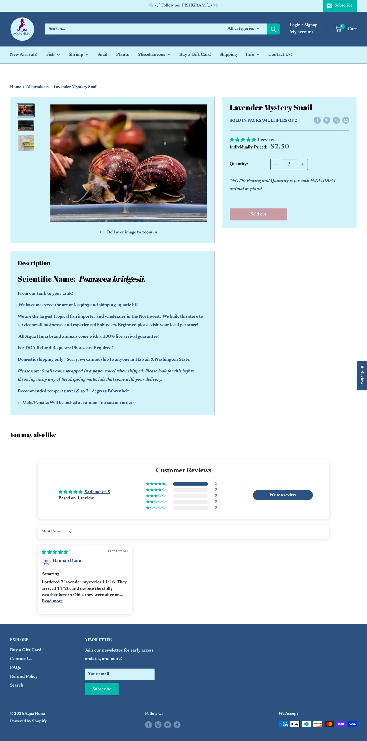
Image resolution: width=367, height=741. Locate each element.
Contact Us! (280, 54)
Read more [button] (52, 601)
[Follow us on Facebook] (148, 725)
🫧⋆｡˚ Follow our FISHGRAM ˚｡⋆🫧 (183, 5)
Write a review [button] (283, 495)
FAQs (15, 668)
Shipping (228, 54)
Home (15, 87)
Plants (122, 54)
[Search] (273, 28)
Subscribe (344, 5)
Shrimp (76, 54)
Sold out (258, 214)
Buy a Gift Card (195, 54)
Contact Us (21, 659)
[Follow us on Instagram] (158, 725)
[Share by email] (345, 120)
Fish (50, 54)
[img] (55, 552)
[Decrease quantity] (276, 164)
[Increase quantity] (302, 164)
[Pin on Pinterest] (326, 120)
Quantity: (239, 164)
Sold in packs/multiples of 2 (263, 121)
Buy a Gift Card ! (27, 650)
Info (250, 54)
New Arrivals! (23, 54)
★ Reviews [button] (362, 375)
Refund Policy (24, 677)
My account (301, 32)
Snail (102, 54)
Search (16, 685)
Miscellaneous (151, 54)
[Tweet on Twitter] (336, 120)
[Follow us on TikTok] (177, 725)
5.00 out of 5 (97, 492)
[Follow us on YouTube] (167, 725)
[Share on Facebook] (317, 120)
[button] (243, 140)
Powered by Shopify (28, 721)
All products (37, 87)
